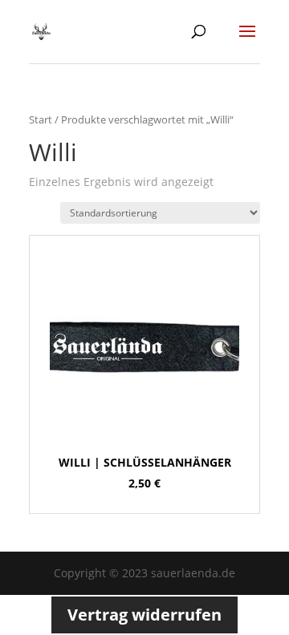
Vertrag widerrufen (144, 614)
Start (40, 119)
